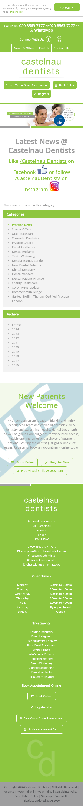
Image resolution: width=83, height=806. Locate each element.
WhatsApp (43, 30)
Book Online (66, 85)
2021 (15, 343)
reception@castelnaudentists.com (43, 551)
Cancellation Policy (26, 796)
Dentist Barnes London (28, 261)
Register (42, 94)
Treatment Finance (41, 677)
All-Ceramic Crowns (41, 654)
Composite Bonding (41, 668)
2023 (15, 334)
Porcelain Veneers (41, 659)
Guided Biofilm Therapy (41, 641)
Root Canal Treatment (41, 645)
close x (67, 7)
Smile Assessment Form (42, 729)
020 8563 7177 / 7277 (42, 546)
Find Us (44, 48)
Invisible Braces (22, 243)
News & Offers (24, 48)
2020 (15, 347)
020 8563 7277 (62, 26)
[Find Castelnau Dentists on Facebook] (43, 171)
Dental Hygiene (41, 636)
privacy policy (16, 11)
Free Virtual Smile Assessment (27, 85)
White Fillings (41, 650)
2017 (15, 361)
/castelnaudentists (42, 555)
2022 (15, 338)
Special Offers (21, 229)
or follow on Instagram (42, 180)
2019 (15, 352)
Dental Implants (23, 252)
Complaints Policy (66, 791)
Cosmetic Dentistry (25, 238)
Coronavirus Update (26, 287)
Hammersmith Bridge (27, 292)
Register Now (58, 462)
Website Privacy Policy (17, 791)
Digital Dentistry (23, 270)
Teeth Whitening (23, 256)
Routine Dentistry (41, 632)
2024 (15, 329)
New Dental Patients (26, 265)
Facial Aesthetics (23, 247)
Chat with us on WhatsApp (42, 564)
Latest (16, 325)
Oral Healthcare (23, 234)
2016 (15, 365)
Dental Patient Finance (28, 278)
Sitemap (46, 796)
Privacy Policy (43, 791)
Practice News (22, 225)
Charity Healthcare (25, 283)
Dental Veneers (22, 274)
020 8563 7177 (32, 26)
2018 (15, 356)
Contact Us (61, 48)
